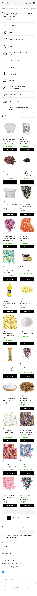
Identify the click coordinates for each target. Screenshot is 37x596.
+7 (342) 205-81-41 (8, 560)
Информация (6, 553)
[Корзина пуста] (34, 3)
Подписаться (28, 532)
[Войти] (30, 3)
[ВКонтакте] (3, 572)
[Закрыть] (35, 583)
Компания (5, 550)
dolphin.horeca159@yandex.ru (11, 563)
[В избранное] (15, 122)
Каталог (4, 546)
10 (28, 518)
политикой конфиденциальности (18, 536)
